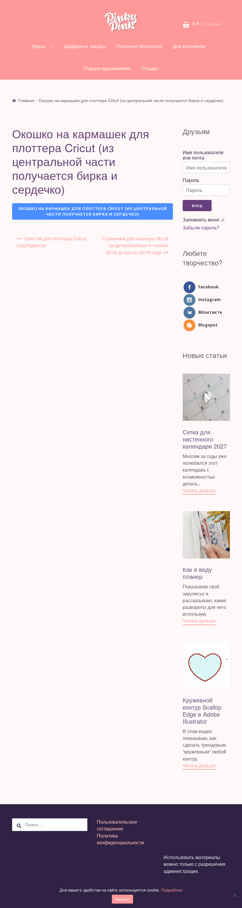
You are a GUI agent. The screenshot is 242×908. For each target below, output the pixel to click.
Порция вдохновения (107, 68)
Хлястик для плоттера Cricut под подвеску (51, 242)
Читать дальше (199, 490)
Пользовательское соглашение (117, 825)
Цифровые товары (85, 46)
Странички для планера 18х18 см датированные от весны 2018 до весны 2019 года (135, 245)
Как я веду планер (197, 573)
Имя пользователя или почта (203, 155)
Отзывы (149, 68)
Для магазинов (189, 46)
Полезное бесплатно (139, 46)
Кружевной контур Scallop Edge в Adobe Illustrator (202, 710)
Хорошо (122, 899)
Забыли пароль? (201, 228)
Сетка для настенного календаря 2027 (205, 439)
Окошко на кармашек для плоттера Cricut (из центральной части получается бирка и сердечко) (92, 211)
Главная (26, 100)
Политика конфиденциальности (120, 839)
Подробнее (172, 890)
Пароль (191, 180)
